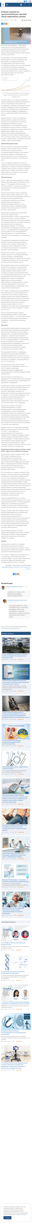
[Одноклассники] (6, 24)
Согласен (7, 1217)
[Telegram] (4, 24)
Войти (29, 5)
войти (3, 628)
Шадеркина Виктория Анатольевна (17, 600)
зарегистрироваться (14, 628)
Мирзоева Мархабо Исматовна (14, 586)
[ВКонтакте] (2, 24)
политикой (23, 1214)
